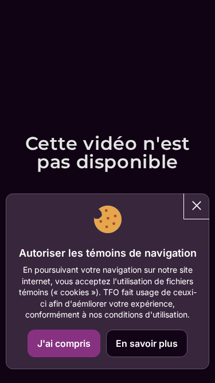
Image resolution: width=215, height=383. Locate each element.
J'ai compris (64, 343)
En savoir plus (147, 343)
